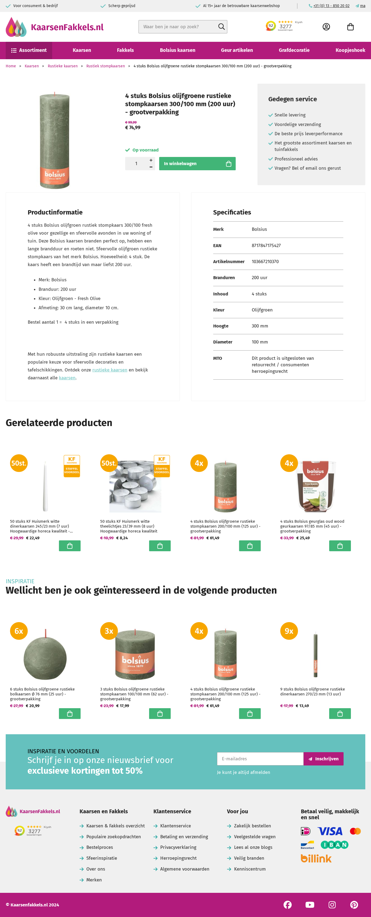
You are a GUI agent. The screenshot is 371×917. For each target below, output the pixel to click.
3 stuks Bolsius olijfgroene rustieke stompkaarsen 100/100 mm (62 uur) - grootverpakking (134, 694)
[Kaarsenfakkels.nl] (54, 27)
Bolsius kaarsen (177, 50)
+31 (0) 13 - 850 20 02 (331, 6)
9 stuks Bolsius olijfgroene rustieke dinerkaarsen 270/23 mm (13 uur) (312, 692)
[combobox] (183, 26)
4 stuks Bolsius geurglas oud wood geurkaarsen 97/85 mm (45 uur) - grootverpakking (312, 526)
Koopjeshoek (350, 50)
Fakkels (125, 50)
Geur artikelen (237, 50)
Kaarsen (82, 50)
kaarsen (67, 378)
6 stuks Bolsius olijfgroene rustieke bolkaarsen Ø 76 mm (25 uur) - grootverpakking (42, 694)
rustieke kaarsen (109, 370)
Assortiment (33, 50)
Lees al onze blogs (253, 847)
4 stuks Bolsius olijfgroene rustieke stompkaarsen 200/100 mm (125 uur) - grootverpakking (225, 526)
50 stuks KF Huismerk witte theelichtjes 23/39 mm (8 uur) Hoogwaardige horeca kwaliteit (128, 526)
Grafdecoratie (294, 50)
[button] (151, 167)
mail (364, 6)
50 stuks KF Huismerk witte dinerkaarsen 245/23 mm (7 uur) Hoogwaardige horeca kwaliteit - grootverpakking (40, 526)
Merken (94, 880)
